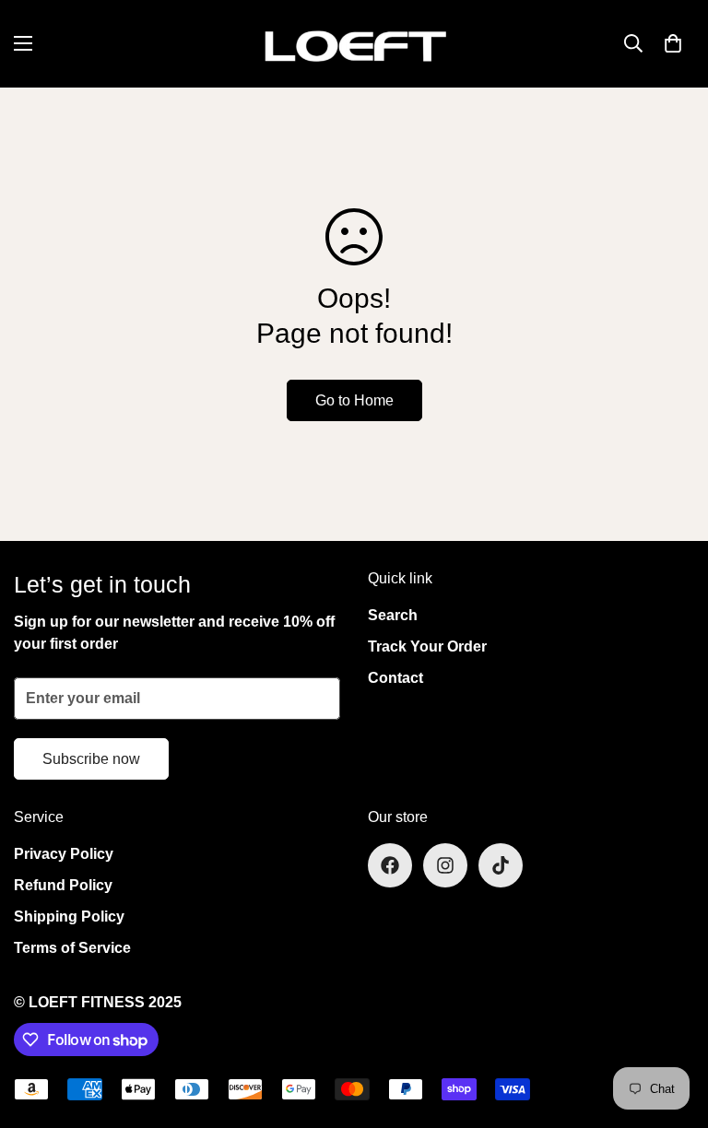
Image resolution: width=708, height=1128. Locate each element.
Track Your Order (427, 646)
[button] (673, 43)
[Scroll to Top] (672, 1027)
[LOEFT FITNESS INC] (354, 44)
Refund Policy (63, 885)
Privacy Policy (63, 854)
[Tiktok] (500, 865)
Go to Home (354, 400)
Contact (395, 678)
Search (393, 615)
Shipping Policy (69, 916)
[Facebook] (390, 865)
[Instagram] (445, 865)
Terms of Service (72, 948)
